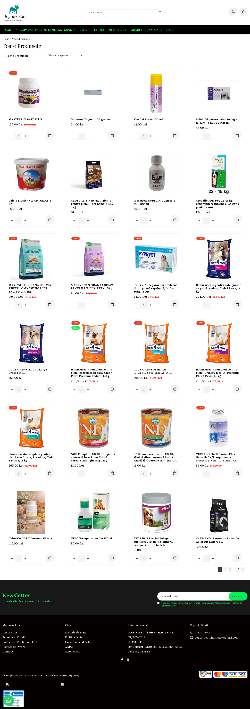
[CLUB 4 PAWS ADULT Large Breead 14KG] (31, 343)
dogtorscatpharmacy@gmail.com (216, 637)
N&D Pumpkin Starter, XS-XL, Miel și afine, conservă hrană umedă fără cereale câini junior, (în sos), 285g (155, 457)
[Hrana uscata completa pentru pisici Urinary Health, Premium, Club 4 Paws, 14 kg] (218, 343)
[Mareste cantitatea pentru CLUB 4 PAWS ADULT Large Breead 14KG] (25, 389)
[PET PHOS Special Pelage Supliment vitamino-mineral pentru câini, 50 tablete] (156, 512)
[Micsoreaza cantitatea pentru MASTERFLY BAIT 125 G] (12, 136)
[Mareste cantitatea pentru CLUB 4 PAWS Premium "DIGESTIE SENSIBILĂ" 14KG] (150, 389)
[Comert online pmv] (13, 698)
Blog (169, 29)
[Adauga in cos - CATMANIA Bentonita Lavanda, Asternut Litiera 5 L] (237, 557)
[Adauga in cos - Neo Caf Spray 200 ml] (175, 135)
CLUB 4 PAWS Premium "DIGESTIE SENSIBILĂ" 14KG (153, 371)
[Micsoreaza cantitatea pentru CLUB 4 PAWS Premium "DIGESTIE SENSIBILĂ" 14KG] (137, 389)
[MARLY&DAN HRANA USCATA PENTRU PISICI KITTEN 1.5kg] (93, 259)
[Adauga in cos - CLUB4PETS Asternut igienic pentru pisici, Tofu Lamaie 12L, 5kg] (112, 219)
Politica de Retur (76, 637)
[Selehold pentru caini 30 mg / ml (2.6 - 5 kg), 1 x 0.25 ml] (218, 93)
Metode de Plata (76, 632)
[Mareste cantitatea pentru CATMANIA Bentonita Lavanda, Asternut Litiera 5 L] (213, 558)
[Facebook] (122, 659)
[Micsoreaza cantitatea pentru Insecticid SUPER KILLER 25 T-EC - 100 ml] (137, 220)
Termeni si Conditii (15, 637)
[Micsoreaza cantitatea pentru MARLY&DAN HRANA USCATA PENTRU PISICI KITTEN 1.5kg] (74, 305)
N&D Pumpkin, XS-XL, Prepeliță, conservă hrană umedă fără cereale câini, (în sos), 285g (93, 457)
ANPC (69, 646)
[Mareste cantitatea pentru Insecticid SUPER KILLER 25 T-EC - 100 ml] (150, 220)
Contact (8, 651)
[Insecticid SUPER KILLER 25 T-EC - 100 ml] (156, 174)
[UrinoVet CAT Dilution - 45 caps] (31, 512)
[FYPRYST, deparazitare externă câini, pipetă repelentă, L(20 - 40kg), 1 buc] (156, 259)
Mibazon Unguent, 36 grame (90, 119)
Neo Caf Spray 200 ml (148, 119)
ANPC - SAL (72, 651)
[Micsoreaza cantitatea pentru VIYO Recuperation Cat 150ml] (74, 558)
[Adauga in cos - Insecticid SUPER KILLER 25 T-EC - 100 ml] (175, 219)
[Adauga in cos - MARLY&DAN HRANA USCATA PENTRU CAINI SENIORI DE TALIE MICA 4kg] (50, 304)
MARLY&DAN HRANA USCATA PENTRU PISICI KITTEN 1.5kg (92, 286)
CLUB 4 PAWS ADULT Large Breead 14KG (28, 371)
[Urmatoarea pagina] (242, 569)
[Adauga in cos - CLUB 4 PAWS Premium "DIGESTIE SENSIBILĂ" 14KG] (175, 389)
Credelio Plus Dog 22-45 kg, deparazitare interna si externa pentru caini (217, 204)
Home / (7, 39)
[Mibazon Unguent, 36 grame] (93, 93)
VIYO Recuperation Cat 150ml (91, 538)
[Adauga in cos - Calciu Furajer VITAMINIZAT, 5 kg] (50, 219)
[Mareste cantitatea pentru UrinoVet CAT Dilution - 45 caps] (25, 558)
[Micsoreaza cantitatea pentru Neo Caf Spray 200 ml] (137, 136)
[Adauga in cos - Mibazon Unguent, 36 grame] (112, 135)
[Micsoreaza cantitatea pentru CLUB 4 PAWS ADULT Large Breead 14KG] (12, 389)
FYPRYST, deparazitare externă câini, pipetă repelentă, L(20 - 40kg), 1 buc (155, 288)
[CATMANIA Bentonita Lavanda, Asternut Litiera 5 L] (218, 512)
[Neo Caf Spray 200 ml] (156, 93)
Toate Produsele (21, 39)
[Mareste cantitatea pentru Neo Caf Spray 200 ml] (150, 136)
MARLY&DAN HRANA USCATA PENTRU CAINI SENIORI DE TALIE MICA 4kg (30, 288)
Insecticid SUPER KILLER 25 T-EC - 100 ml (155, 202)
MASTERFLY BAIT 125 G (25, 119)
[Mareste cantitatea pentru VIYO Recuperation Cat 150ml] (88, 558)
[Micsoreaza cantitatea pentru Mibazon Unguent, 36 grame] (74, 136)
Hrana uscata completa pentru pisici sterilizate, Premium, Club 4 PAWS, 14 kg (31, 457)
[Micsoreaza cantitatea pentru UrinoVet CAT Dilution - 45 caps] (12, 558)
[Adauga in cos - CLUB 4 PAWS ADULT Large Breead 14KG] (50, 389)
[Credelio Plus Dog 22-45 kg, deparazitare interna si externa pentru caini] (218, 174)
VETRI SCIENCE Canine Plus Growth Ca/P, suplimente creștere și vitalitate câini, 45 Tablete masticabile (216, 457)
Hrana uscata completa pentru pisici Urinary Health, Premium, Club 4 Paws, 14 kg (218, 373)
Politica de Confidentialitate (21, 642)
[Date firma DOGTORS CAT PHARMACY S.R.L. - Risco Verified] (102, 685)
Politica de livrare (14, 646)
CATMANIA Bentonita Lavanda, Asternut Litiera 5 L (217, 540)
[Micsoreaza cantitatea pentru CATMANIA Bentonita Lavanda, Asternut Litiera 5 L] (199, 558)
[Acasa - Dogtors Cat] (24, 12)
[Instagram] (128, 659)
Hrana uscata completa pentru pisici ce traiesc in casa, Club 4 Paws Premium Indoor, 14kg (92, 373)
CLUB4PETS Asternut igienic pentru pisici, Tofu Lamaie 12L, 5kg (92, 204)
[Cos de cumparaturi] (243, 12)
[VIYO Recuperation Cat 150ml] (93, 512)
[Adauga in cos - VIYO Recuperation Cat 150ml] (112, 557)
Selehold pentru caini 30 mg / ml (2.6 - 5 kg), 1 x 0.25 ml (216, 121)
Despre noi (10, 632)
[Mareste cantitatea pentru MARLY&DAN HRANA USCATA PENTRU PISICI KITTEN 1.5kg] (88, 305)
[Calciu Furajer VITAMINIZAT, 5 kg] (31, 174)
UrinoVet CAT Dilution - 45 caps (31, 538)
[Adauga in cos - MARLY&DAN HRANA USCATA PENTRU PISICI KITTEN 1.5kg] (112, 304)
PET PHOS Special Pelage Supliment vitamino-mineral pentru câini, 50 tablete (153, 542)
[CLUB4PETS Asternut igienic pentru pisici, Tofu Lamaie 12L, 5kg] (93, 174)
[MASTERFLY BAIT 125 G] (31, 93)
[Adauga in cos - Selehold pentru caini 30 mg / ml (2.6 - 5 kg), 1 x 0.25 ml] (237, 135)
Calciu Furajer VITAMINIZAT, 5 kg (30, 202)
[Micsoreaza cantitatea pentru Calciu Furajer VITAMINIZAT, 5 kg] (12, 220)
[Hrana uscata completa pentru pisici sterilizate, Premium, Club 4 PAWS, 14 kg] (31, 428)
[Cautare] (160, 13)
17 (238, 569)
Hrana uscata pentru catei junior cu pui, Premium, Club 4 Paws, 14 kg (218, 288)
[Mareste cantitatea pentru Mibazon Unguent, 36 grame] (88, 136)
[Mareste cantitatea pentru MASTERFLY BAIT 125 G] (25, 136)
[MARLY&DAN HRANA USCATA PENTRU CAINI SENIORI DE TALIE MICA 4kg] (31, 259)
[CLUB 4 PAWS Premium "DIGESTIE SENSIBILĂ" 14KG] (156, 343)
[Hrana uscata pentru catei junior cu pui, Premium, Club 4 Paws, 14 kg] (218, 259)
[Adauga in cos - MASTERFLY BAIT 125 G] (50, 135)
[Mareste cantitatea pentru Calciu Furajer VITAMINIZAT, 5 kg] (25, 220)
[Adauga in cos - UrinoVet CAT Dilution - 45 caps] (50, 557)
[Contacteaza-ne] (233, 12)
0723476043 (202, 632)
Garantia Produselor (78, 642)
